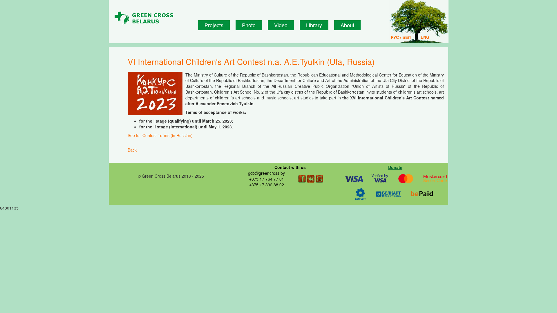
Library (314, 25)
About (347, 25)
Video (280, 25)
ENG (425, 37)
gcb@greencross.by (266, 173)
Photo (249, 25)
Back (132, 150)
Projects (214, 25)
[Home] (154, 18)
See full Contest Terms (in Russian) (160, 135)
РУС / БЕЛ (401, 37)
